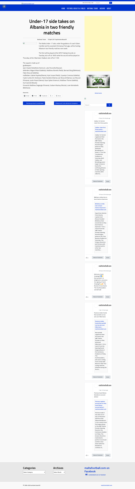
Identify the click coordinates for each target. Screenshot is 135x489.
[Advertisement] (98, 43)
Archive (102, 8)
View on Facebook (97, 181)
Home (63, 8)
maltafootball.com (88, 3)
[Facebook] (4, 6)
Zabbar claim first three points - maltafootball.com (100, 129)
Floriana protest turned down (34, 103)
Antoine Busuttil (62, 39)
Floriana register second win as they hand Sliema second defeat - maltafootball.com (100, 405)
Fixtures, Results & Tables (76, 8)
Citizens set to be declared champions (67, 103)
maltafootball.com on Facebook (96, 470)
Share (107, 181)
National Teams (92, 8)
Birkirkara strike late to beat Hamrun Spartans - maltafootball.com (100, 207)
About (109, 8)
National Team (41, 39)
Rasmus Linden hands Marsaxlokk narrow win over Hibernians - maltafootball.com (100, 325)
